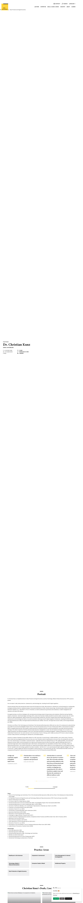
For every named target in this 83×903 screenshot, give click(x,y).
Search (65, 3)
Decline (62, 898)
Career (73, 6)
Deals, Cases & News (53, 6)
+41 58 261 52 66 (8, 350)
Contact (57, 3)
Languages (55, 786)
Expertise (43, 6)
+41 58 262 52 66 (8, 351)
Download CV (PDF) (24, 351)
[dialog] (66, 895)
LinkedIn (21, 353)
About (68, 6)
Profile (27, 786)
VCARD (20, 350)
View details (68, 898)
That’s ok (56, 898)
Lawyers (36, 6)
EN (69, 0)
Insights (62, 6)
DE (69, 2)
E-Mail (4, 353)
